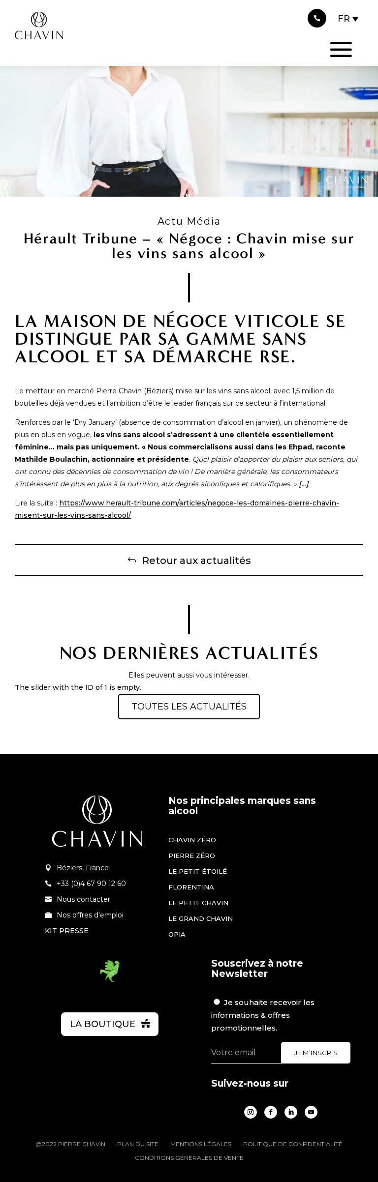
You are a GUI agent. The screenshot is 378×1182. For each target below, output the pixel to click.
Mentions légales (200, 1144)
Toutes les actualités (189, 706)
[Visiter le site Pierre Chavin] (39, 46)
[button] (348, 19)
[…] (304, 483)
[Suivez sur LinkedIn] (290, 1112)
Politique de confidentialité (293, 1144)
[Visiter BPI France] (109, 980)
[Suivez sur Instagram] (250, 1112)
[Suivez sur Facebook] (270, 1112)
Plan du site (137, 1144)
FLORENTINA (191, 887)
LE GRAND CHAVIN (200, 918)
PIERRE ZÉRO (191, 855)
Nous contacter (83, 899)
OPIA (177, 934)
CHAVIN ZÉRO (192, 840)
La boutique (102, 1024)
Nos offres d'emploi (90, 915)
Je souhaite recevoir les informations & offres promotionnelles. (263, 1015)
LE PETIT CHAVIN (198, 903)
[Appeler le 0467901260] (317, 18)
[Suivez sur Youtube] (311, 1112)
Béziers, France (83, 867)
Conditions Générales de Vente (189, 1158)
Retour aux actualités (196, 560)
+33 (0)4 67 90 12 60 (91, 883)
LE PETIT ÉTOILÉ (197, 871)
